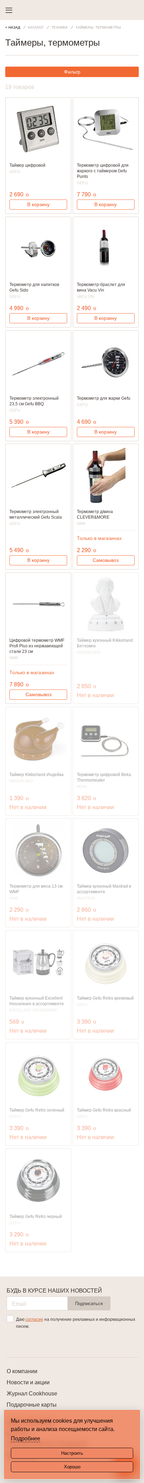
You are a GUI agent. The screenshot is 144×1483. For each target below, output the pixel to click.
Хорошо (72, 1466)
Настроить (72, 1453)
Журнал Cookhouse (32, 1394)
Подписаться (89, 1303)
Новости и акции (28, 1382)
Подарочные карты (32, 1405)
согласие (34, 1319)
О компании (22, 1371)
